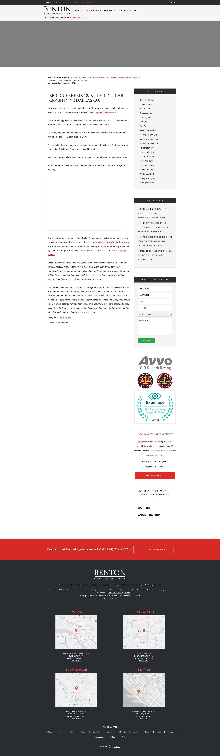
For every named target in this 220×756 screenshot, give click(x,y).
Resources (109, 10)
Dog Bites (144, 122)
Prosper (171, 732)
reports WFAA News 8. (105, 112)
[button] (155, 91)
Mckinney (109, 732)
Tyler (60, 732)
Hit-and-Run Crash (148, 135)
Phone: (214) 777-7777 (76, 658)
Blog (116, 585)
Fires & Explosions (148, 130)
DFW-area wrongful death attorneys (112, 242)
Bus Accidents (146, 109)
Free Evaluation (84, 2)
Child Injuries (145, 117)
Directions (76, 661)
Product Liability (147, 152)
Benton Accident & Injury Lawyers (72, 80)
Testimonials (107, 585)
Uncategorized (146, 170)
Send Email (146, 340)
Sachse (112, 737)
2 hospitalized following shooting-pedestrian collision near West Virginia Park (154, 227)
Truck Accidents (147, 165)
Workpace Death (147, 174)
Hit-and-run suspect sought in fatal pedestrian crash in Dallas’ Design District (155, 241)
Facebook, (112, 593)
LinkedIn (127, 593)
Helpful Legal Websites (153, 585)
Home (61, 585)
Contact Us (135, 10)
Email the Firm (149, 514)
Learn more (77, 17)
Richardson (98, 737)
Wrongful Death (147, 183)
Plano (159, 732)
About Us (78, 10)
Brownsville (76, 669)
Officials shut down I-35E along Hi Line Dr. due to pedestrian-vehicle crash (152, 213)
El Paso (49, 732)
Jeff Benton (140, 442)
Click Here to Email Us (153, 549)
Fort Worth (144, 611)
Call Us (144, 508)
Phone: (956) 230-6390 (76, 716)
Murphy (135, 732)
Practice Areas (93, 10)
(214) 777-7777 (66, 2)
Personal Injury (146, 148)
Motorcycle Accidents (149, 139)
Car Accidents (65, 317)
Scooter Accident (147, 156)
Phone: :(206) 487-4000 (144, 716)
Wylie (124, 737)
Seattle (143, 669)
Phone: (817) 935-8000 (144, 658)
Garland (96, 732)
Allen (71, 732)
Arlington (83, 732)
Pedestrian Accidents (149, 143)
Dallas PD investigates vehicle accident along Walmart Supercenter (155, 255)
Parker (147, 732)
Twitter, (119, 593)
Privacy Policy (137, 585)
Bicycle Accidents (147, 100)
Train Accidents (147, 161)
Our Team (70, 585)
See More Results (155, 475)
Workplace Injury (147, 178)
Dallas (76, 611)
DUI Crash (144, 126)
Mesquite (122, 732)
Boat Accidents (146, 104)
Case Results (95, 585)
